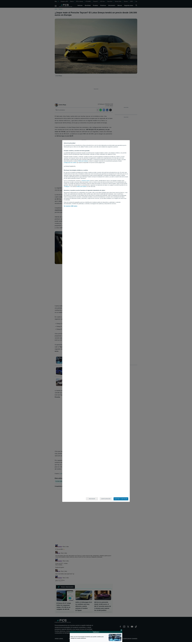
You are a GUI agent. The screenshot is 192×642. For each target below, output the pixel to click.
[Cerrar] (121, 630)
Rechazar (92, 498)
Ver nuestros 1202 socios (70, 206)
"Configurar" (67, 186)
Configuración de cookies (70, 162)
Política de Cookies (83, 161)
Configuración (105, 498)
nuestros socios (86, 180)
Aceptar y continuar (120, 498)
